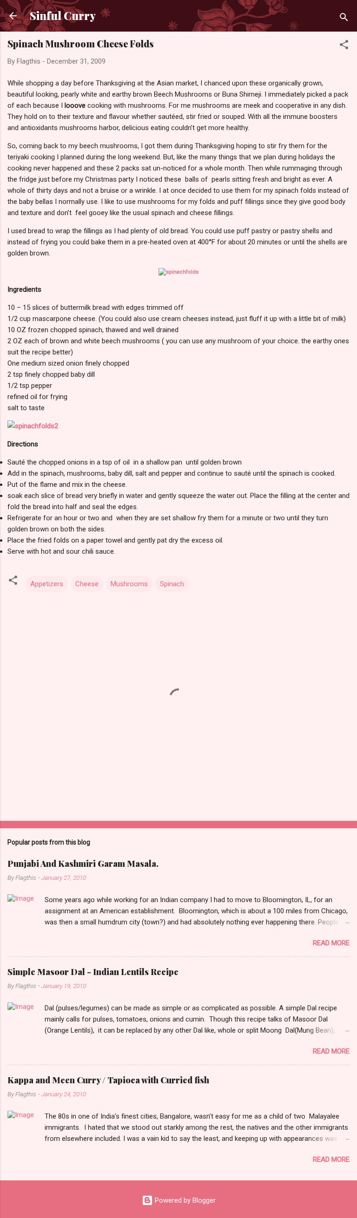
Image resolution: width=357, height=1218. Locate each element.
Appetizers (46, 584)
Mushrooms (129, 584)
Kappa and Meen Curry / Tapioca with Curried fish (108, 1080)
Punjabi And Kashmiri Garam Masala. (83, 863)
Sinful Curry (63, 15)
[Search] (344, 19)
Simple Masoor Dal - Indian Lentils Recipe (92, 971)
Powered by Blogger (184, 1200)
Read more (331, 943)
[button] (344, 46)
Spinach (172, 584)
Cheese (87, 584)
